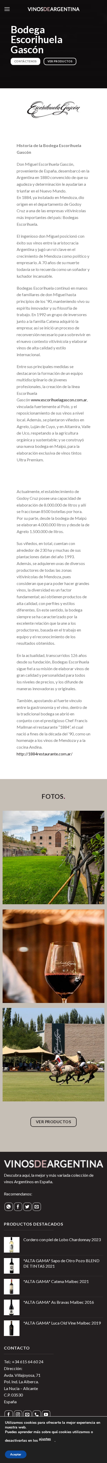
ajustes (45, 1439)
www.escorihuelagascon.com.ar (59, 399)
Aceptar (15, 1454)
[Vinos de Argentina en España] (53, 9)
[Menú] (7, 9)
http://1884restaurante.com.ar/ (44, 753)
